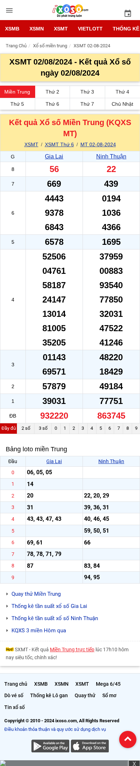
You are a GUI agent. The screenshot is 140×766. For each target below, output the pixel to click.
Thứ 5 (17, 104)
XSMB (12, 29)
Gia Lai (54, 156)
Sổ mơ (109, 695)
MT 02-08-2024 (98, 144)
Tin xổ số (14, 707)
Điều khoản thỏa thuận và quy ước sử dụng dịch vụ (55, 729)
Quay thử (85, 695)
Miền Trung (17, 92)
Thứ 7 (87, 104)
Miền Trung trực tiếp (72, 649)
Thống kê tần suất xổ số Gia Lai (49, 606)
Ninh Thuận (111, 156)
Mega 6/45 (108, 684)
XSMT (61, 29)
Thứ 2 (52, 92)
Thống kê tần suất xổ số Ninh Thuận (54, 618)
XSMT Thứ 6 (59, 144)
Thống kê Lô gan (49, 695)
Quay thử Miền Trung (36, 594)
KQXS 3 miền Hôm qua (38, 630)
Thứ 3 (87, 92)
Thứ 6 (52, 104)
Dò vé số (13, 695)
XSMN (36, 29)
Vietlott (90, 29)
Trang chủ (15, 684)
